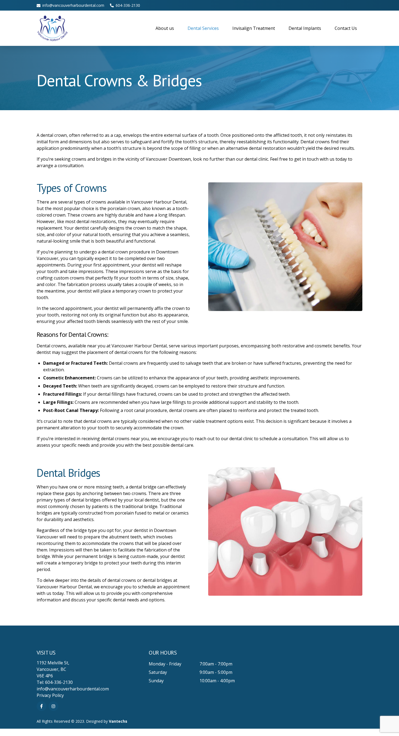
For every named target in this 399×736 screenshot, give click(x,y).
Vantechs (118, 721)
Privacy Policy (50, 695)
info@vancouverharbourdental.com (73, 689)
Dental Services (203, 28)
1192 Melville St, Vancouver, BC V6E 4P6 (53, 669)
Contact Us (346, 28)
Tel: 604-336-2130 (55, 682)
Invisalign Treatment (253, 28)
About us (165, 28)
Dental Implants (305, 28)
